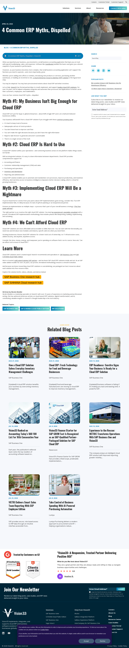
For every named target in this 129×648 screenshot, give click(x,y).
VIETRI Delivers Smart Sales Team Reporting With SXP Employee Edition (22, 505)
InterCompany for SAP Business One (87, 623)
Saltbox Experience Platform (84, 620)
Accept (86, 641)
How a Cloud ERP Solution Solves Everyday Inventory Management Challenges (22, 368)
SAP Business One (66, 255)
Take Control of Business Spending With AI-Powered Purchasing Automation (62, 505)
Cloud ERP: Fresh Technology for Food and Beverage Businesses (63, 368)
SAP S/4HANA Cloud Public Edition (35, 309)
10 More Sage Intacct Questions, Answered (106, 89)
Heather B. (69, 576)
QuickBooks (49, 64)
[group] (43, 56)
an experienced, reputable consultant (65, 212)
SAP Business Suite (52, 613)
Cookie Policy (44, 629)
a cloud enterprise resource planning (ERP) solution (50, 78)
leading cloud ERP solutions (67, 87)
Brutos (77, 613)
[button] (6, 56)
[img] (76, 56)
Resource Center (114, 619)
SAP (50, 114)
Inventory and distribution (13, 171)
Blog (6, 48)
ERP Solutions (58, 309)
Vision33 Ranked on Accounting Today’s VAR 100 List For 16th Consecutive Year (23, 433)
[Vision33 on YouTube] (9, 633)
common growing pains (65, 119)
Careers (111, 610)
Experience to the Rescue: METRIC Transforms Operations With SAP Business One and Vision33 (104, 435)
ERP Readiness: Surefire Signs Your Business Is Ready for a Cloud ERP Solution (104, 368)
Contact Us (112, 632)
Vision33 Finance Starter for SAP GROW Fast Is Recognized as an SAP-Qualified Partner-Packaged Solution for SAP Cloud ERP (64, 437)
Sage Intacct (50, 623)
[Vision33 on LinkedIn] (3, 633)
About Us (111, 613)
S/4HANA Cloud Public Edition (56, 617)
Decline (102, 641)
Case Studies (113, 622)
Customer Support (115, 629)
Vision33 (14, 87)
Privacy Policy (112, 646)
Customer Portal (114, 626)
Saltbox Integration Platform (84, 617)
